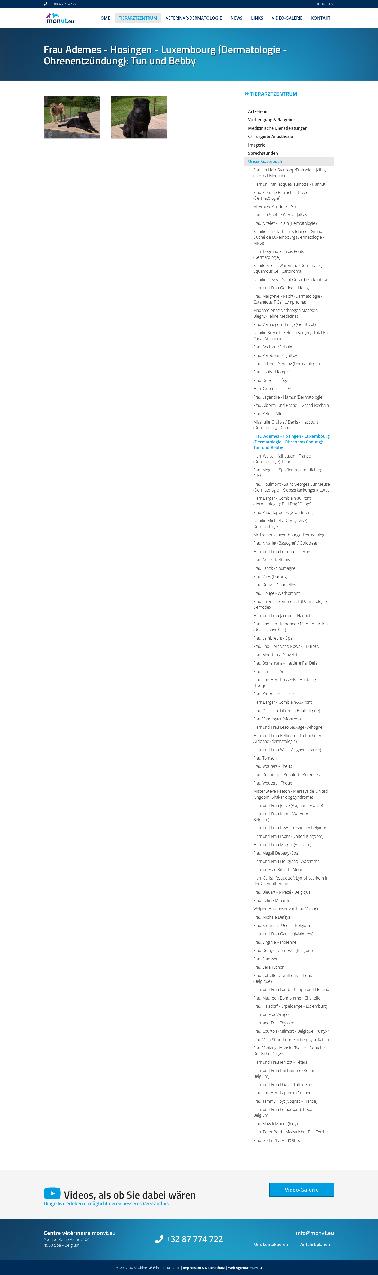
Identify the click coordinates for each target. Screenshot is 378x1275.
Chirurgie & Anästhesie (270, 136)
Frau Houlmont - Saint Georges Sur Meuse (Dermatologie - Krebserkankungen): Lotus (291, 487)
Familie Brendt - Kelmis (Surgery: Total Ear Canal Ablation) (291, 335)
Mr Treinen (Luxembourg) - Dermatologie (290, 535)
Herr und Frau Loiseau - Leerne (281, 551)
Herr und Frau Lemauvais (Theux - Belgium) (283, 1112)
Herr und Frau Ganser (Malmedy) (283, 934)
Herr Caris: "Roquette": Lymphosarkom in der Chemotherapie (290, 880)
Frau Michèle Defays (271, 917)
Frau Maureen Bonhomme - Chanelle (286, 998)
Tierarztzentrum (138, 18)
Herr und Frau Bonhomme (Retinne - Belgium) (286, 1073)
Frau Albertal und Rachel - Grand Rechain (291, 405)
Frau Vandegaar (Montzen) (277, 719)
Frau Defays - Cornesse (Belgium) (283, 950)
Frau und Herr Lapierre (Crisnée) (282, 1093)
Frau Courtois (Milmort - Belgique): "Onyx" (291, 1031)
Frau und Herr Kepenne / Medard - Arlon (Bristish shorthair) (290, 626)
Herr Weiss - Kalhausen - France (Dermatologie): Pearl (282, 458)
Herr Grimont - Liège (272, 388)
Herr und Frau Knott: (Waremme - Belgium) (283, 816)
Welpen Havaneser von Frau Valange (286, 908)
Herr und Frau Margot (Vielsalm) (282, 844)
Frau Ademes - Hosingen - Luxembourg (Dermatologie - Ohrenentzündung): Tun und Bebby (291, 442)
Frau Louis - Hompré (272, 372)
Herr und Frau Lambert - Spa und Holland (291, 989)
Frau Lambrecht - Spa (272, 638)
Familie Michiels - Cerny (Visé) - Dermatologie (281, 523)
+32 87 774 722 (194, 1238)
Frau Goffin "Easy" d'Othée (277, 1140)
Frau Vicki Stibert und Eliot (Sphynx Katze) (291, 1040)
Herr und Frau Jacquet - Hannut (281, 615)
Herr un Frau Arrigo (271, 1014)
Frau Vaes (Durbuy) (270, 576)
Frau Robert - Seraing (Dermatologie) (286, 363)
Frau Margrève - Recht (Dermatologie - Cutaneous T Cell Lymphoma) (287, 299)
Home (103, 18)
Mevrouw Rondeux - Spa (275, 206)
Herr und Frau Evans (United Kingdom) (288, 836)
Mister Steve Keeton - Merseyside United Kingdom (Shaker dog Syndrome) (290, 794)
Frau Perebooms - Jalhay (275, 355)
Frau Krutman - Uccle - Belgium (281, 925)
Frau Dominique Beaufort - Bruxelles (286, 775)
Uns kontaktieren (271, 1244)
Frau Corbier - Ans (269, 671)
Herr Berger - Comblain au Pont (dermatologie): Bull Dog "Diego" (282, 501)
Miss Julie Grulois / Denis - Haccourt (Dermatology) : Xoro (285, 424)
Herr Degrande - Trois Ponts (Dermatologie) (278, 254)
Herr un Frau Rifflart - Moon (278, 869)
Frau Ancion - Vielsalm (273, 347)
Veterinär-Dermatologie (194, 18)
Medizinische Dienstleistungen (278, 128)
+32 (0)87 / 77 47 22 (62, 4)
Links (257, 18)
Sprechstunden (263, 153)
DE (317, 4)
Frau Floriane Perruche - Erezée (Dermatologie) (282, 195)
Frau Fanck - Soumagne (274, 568)
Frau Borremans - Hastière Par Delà (285, 663)
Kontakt (320, 18)
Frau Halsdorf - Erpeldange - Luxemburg (290, 1006)
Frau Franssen (265, 959)
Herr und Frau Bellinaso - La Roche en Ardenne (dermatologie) (287, 738)
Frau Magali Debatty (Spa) (276, 853)
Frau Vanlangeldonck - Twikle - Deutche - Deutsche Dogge (290, 1050)
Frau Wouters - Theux (272, 766)
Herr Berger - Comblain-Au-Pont (282, 702)
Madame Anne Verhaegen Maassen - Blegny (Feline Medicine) (286, 313)
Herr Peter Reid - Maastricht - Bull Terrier (290, 1132)
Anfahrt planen (315, 1244)
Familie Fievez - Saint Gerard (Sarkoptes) (290, 279)
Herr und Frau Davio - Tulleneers (282, 1084)
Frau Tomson (265, 758)
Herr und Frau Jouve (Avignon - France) (288, 805)
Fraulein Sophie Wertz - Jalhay (280, 215)
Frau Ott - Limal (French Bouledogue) (286, 710)
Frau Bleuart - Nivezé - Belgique (282, 892)
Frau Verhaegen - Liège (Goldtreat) (284, 324)
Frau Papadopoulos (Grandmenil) (283, 512)
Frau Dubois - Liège (270, 380)
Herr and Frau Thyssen (273, 1023)
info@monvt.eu (315, 1232)
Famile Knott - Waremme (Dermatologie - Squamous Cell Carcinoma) (290, 268)
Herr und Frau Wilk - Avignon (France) (287, 750)
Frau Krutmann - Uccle (273, 694)
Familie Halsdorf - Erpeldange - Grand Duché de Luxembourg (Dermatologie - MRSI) (288, 237)
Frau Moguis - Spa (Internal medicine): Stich (287, 472)
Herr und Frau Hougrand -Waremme (286, 861)
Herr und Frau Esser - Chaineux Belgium (289, 828)
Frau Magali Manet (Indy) (275, 1123)
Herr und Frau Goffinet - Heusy (281, 288)
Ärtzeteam (258, 111)
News (236, 18)
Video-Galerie (287, 18)
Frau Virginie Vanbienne (274, 942)
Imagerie (256, 145)
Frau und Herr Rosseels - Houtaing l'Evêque (284, 682)
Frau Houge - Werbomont (276, 593)
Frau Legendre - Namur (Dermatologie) (288, 397)
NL (324, 4)
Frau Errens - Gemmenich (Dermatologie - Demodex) (291, 604)
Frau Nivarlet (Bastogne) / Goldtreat (285, 543)
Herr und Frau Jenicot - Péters (280, 1062)
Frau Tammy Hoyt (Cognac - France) (285, 1101)
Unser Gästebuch (265, 161)
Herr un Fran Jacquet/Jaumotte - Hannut (289, 184)
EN (331, 4)
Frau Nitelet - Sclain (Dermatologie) (285, 223)
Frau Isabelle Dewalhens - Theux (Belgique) (282, 978)
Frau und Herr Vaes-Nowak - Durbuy (286, 646)
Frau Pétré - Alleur (269, 413)
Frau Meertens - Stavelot (275, 655)
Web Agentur (238, 1267)
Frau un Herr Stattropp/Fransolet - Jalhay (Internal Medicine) (289, 172)
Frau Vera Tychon (268, 967)
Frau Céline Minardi (271, 900)
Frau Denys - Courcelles (274, 585)
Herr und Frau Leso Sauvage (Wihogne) (288, 727)
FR (310, 4)
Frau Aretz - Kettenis (271, 560)
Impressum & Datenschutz (204, 1267)
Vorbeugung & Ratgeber (271, 120)
